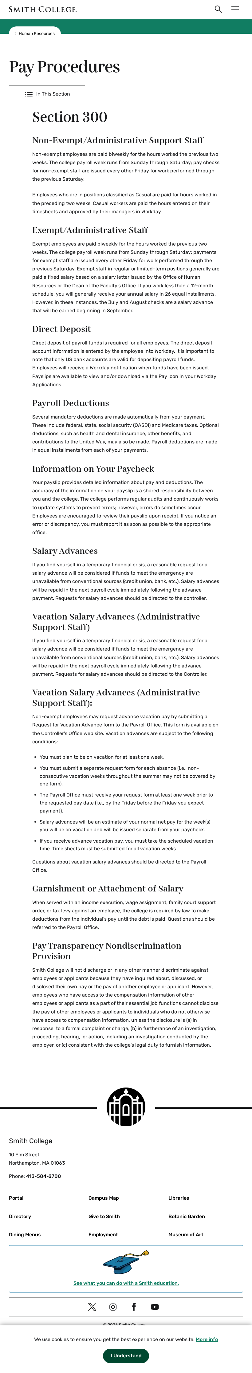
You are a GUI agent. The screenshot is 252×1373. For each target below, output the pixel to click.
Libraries (178, 1198)
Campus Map (104, 1198)
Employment (103, 1234)
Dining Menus (25, 1234)
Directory (20, 1216)
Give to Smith (104, 1216)
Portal (16, 1198)
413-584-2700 (43, 1176)
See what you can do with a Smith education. (126, 1283)
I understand (126, 1356)
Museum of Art (185, 1234)
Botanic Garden (186, 1216)
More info (207, 1339)
